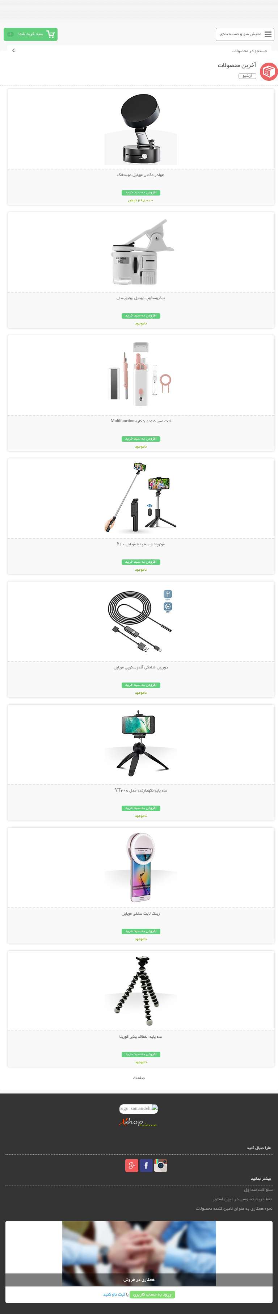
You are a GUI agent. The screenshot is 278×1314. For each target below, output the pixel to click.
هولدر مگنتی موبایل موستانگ (140, 175)
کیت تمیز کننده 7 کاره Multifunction (141, 421)
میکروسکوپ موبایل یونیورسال (141, 298)
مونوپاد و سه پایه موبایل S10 (141, 544)
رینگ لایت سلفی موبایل (141, 914)
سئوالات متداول (258, 1190)
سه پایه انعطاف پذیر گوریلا (140, 1037)
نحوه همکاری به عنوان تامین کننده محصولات (234, 1208)
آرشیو (247, 76)
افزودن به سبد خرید (141, 193)
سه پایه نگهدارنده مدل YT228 (141, 791)
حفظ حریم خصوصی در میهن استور (242, 1199)
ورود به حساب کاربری (152, 1294)
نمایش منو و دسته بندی (240, 34)
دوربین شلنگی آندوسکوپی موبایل (141, 668)
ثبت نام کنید (114, 1294)
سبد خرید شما (30, 34)
